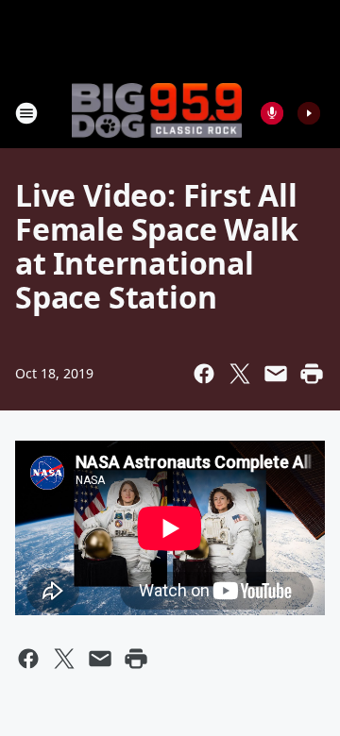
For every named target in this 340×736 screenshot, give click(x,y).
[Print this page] (311, 373)
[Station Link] (157, 112)
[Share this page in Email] (276, 373)
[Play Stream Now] (309, 113)
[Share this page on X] (240, 373)
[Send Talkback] (272, 113)
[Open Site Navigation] (26, 113)
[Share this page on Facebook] (204, 373)
